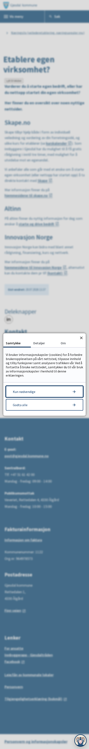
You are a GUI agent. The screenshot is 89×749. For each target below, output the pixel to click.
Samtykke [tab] (13, 343)
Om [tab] (63, 343)
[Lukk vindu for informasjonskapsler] (81, 337)
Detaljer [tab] (39, 343)
